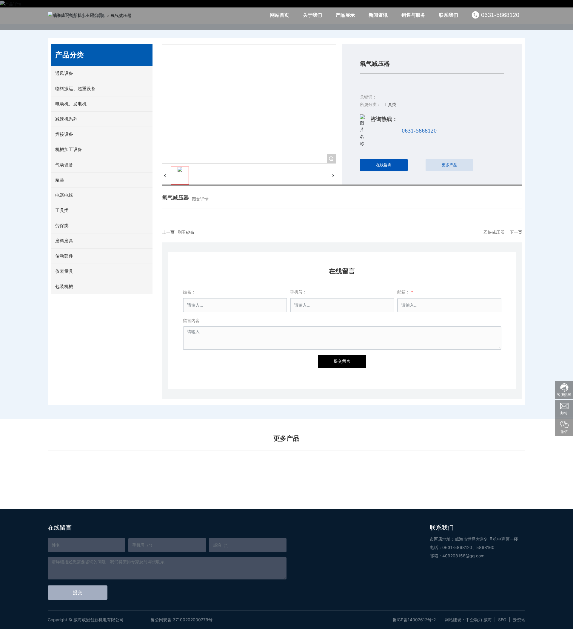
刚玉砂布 (186, 232)
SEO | (505, 619)
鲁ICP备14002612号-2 (414, 619)
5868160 (485, 547)
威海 (487, 619)
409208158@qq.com (463, 555)
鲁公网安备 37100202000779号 (181, 619)
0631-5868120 (500, 15)
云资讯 (519, 619)
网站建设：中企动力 (463, 619)
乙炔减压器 (493, 232)
